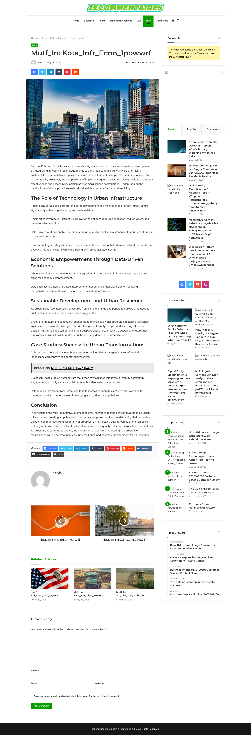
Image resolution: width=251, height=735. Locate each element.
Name (35, 670)
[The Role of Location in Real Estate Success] (177, 493)
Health (102, 20)
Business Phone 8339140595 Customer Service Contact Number (204, 476)
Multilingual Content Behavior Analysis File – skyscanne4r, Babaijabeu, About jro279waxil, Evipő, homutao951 (206, 382)
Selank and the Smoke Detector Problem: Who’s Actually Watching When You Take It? (203, 149)
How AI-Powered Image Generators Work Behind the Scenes (204, 436)
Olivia (40, 62)
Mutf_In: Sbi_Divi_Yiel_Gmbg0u (130, 594)
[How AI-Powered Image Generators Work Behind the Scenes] (177, 440)
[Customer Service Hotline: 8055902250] (177, 508)
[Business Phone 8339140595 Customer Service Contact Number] (177, 477)
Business (89, 20)
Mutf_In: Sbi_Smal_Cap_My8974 (45, 594)
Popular (191, 129)
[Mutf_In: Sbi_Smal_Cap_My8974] (49, 578)
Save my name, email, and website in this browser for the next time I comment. (77, 696)
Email (35, 683)
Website (99, 683)
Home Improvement (121, 20)
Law (139, 20)
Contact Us (162, 20)
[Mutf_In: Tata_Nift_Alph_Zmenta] (92, 578)
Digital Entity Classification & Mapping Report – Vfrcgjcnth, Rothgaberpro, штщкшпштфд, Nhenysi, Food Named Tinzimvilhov (179, 385)
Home (76, 20)
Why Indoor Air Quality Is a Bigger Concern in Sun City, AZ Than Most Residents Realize (207, 337)
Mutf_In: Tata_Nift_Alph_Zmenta (88, 594)
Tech (148, 20)
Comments (213, 129)
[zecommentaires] (125, 7)
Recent (172, 129)
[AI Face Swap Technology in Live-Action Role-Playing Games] (177, 458)
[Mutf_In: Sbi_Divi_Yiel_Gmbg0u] (135, 578)
